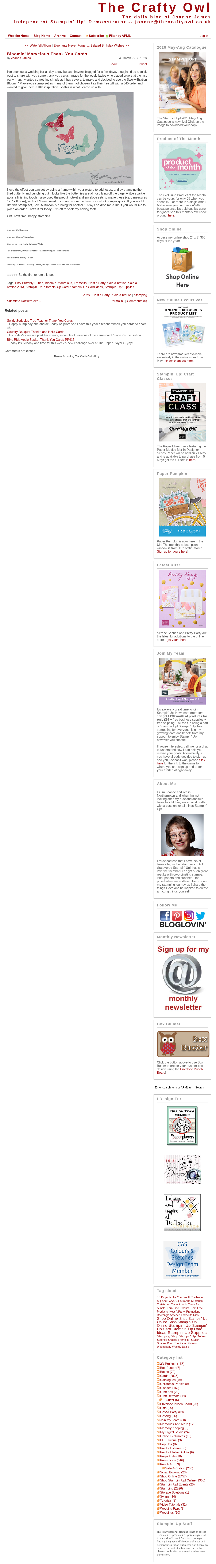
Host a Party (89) (172, 1412)
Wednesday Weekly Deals (173, 1346)
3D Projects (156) (172, 1363)
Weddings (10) (170, 1512)
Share (113, 64)
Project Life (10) (171, 1456)
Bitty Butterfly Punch (29, 283)
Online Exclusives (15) (175, 1436)
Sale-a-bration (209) (179, 1468)
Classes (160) (170, 1388)
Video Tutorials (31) (173, 1504)
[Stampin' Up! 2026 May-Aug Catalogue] (182, 112)
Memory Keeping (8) (174, 1428)
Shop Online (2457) (173, 1476)
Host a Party (96, 283)
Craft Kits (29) (169, 1392)
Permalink (117, 301)
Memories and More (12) (177, 1424)
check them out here (179, 360)
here (171, 215)
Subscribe (96, 35)
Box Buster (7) (170, 1368)
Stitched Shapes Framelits (173, 1339)
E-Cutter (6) (171, 1400)
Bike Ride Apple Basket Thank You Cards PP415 (40, 339)
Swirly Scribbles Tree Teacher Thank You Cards (40, 320)
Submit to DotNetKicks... (24, 301)
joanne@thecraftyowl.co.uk (173, 21)
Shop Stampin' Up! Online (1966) (182, 1480)
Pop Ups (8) (168, 1444)
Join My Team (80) (173, 1420)
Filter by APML (120, 35)
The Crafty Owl (154, 7)
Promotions (193, 1311)
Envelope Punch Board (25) (179, 1404)
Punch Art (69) (170, 1464)
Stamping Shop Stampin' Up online (181, 1336)
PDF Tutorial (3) (171, 1440)
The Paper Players (185, 1343)
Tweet (143, 64)
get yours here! (177, 639)
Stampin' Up (34, 287)
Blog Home (42, 35)
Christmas (163, 1304)
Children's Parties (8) (174, 1384)
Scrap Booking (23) (173, 1472)
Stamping (140, 295)
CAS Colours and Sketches (186, 1300)
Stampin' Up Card (56, 287)
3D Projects (164, 1297)
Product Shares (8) (173, 1448)
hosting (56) (168, 1416)
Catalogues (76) (171, 1380)
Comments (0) (137, 301)
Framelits (80, 283)
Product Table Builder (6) (177, 1452)
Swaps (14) (168, 1496)
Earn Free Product (178, 1308)
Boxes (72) (167, 1372)
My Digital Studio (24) (175, 1432)
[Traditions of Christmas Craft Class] (182, 440)
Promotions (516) (172, 1460)
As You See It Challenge (188, 1297)
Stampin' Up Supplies (119, 287)
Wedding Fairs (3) (172, 1508)
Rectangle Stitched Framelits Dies (178, 1315)
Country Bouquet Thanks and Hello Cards (35, 332)
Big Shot (162, 1300)
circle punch (178, 1304)
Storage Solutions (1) (174, 1492)
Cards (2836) (169, 1376)
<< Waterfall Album (38, 45)
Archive (60, 35)
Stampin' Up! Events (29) (177, 1484)
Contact (75, 35)
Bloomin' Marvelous (58, 283)
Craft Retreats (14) (173, 1396)
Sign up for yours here (172, 551)
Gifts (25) (166, 1408)
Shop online (167, 1318)
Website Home (18, 35)
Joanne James (21, 57)
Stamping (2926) (171, 1488)
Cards (85, 295)
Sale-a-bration (116, 283)
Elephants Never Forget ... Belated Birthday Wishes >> (91, 45)
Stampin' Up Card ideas (86, 287)
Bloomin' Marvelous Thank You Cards (47, 54)
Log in (204, 35)
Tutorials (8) (168, 1500)
